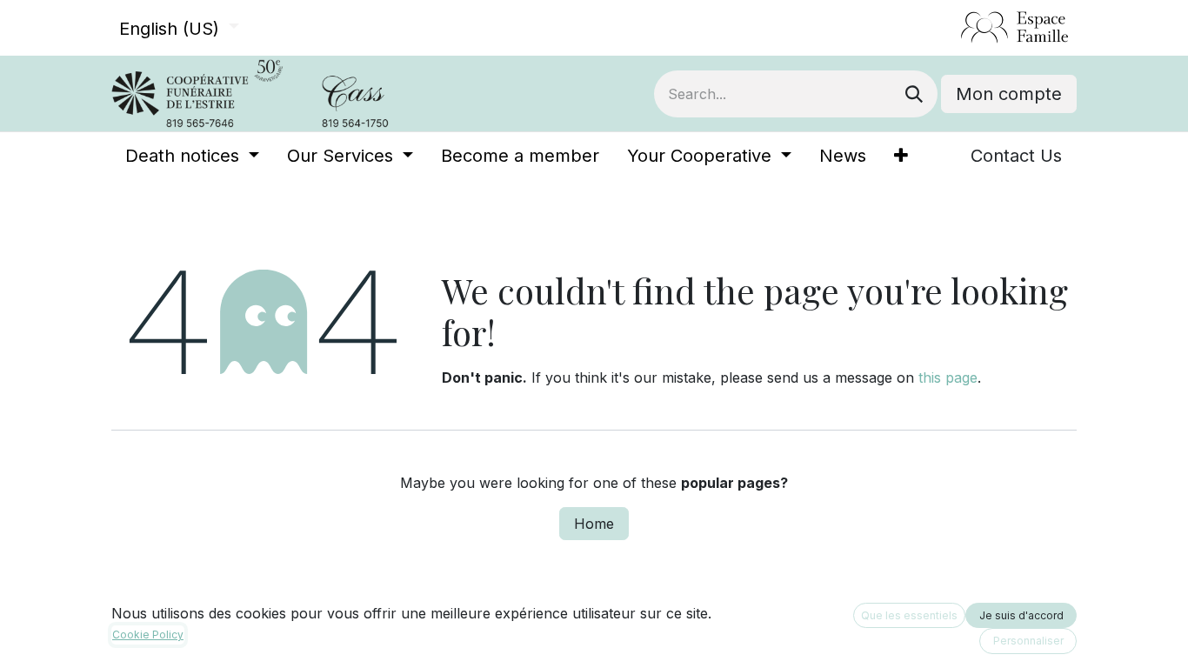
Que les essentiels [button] (909, 615)
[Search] (914, 93)
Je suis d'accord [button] (1021, 615)
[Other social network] (953, 28)
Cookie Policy (148, 634)
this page (948, 377)
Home (594, 523)
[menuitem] (192, 156)
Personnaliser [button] (1028, 640)
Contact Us (1016, 155)
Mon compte (1009, 94)
